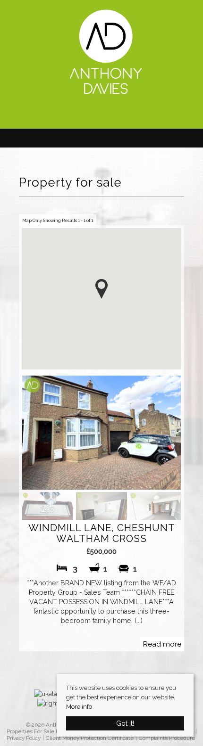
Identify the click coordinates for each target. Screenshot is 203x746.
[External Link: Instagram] (111, 114)
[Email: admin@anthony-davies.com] (96, 113)
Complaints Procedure (167, 738)
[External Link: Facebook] (101, 114)
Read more (162, 643)
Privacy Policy (24, 738)
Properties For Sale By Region (44, 732)
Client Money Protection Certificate (90, 738)
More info (79, 706)
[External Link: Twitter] (106, 114)
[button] (101, 289)
